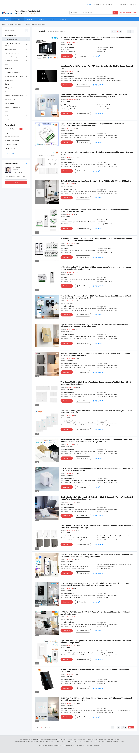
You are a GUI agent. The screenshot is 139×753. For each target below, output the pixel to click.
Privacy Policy (97, 745)
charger (7, 84)
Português (35, 741)
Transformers (9, 68)
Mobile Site (110, 739)
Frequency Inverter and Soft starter (13, 44)
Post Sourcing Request (129, 13)
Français (42, 741)
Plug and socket (9, 103)
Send (16, 182)
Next (130, 727)
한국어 (82, 741)
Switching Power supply (12, 57)
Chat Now (18, 172)
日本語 (87, 741)
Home (6, 19)
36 (45, 727)
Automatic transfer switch (12, 107)
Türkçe (103, 741)
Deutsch (63, 741)
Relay (6, 65)
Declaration (89, 745)
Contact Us (63, 19)
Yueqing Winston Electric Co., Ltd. (27, 11)
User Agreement (80, 745)
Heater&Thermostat (10, 49)
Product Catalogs (12, 154)
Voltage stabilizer (10, 88)
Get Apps (123, 4)
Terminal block (9, 80)
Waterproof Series (10, 99)
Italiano (57, 741)
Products (18, 19)
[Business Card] (26, 164)
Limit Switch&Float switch (12, 72)
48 (49, 727)
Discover (51, 19)
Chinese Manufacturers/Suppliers (47, 739)
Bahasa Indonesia (119, 741)
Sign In (89, 4)
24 (41, 727)
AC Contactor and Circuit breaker (14, 76)
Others (7, 119)
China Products (32, 739)
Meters (7, 111)
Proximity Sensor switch (12, 53)
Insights (117, 739)
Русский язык (49, 741)
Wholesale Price (72, 739)
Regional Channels (92, 739)
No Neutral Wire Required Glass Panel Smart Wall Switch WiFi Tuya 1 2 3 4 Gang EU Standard (96, 181)
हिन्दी (92, 741)
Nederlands (70, 741)
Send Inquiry (66, 56)
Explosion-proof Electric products (14, 96)
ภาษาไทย (97, 741)
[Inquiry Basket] (115, 4)
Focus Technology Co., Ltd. (57, 745)
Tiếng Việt (109, 741)
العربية (76, 741)
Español (28, 741)
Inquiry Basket (99, 56)
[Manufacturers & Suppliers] (14, 4)
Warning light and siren (11, 61)
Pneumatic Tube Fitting (11, 92)
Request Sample (84, 56)
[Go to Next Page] (132, 31)
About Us (29, 19)
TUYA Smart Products (11, 39)
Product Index (102, 739)
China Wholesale (61, 739)
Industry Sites (81, 739)
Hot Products (23, 739)
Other (6, 115)
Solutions (40, 19)
